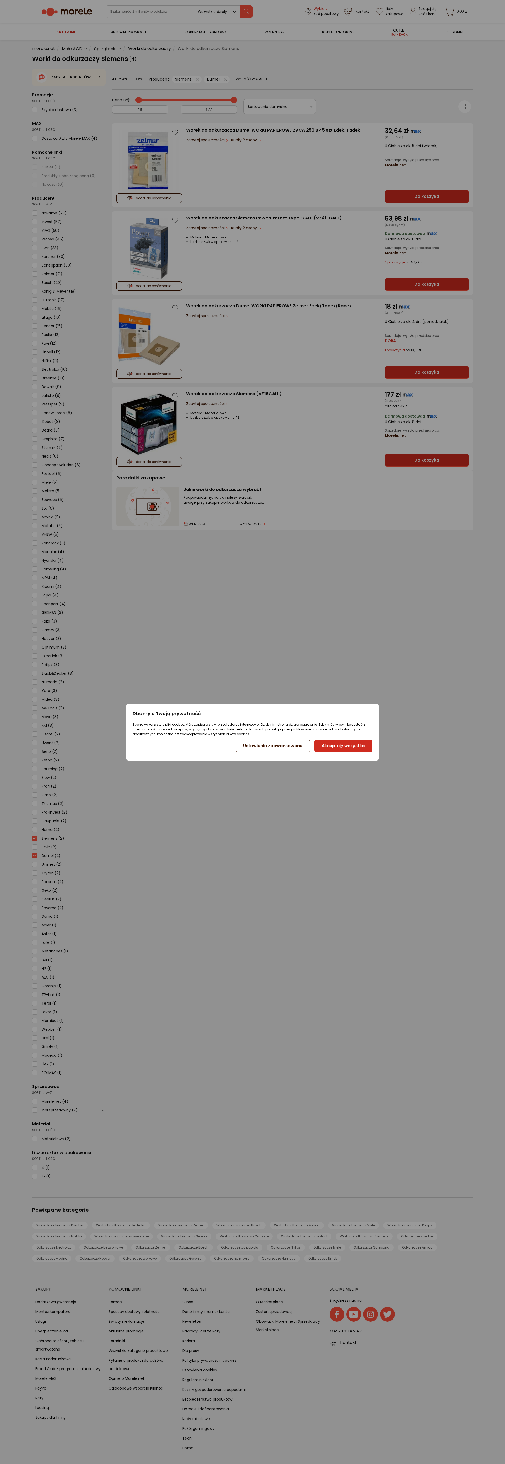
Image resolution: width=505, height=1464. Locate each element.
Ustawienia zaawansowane (272, 746)
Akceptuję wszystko (343, 746)
